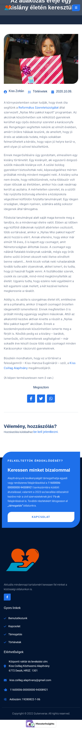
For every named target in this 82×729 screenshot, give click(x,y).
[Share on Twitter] (41, 399)
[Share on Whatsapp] (51, 399)
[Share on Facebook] (31, 399)
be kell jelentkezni (45, 431)
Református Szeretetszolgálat (38, 107)
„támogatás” (15, 506)
